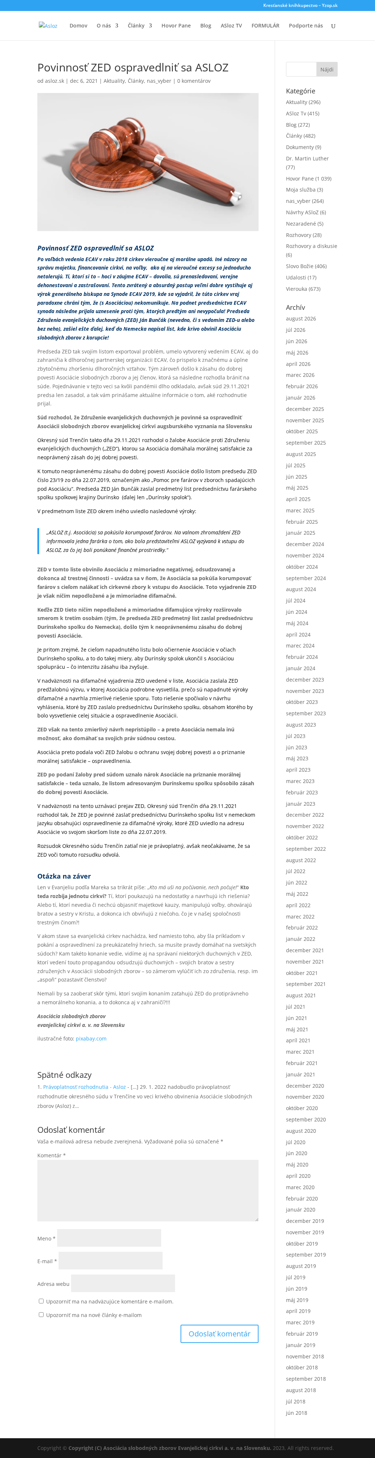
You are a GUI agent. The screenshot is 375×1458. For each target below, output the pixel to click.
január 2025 (300, 532)
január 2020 (300, 1209)
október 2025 (302, 431)
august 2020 (301, 1130)
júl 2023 (295, 735)
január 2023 (300, 803)
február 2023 (302, 792)
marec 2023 (300, 781)
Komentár (51, 1155)
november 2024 (305, 555)
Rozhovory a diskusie (311, 245)
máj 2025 (297, 487)
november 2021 (305, 961)
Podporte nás (306, 26)
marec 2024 (300, 645)
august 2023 (301, 724)
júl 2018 (295, 1401)
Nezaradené (301, 223)
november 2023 (305, 690)
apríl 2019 (298, 1310)
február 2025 (302, 521)
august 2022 (301, 860)
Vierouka (296, 288)
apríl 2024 (298, 634)
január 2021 (300, 1074)
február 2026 (302, 386)
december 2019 (305, 1220)
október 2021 (302, 972)
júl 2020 (295, 1142)
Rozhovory (298, 234)
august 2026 (301, 318)
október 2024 (302, 566)
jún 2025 (296, 476)
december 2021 (305, 950)
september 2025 (306, 442)
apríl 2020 (298, 1175)
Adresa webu (53, 1283)
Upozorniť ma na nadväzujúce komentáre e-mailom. (110, 1301)
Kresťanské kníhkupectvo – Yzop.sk (300, 5)
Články (136, 26)
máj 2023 (297, 758)
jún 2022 (296, 882)
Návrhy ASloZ (302, 212)
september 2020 (306, 1119)
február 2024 (302, 656)
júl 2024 (295, 600)
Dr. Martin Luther (307, 158)
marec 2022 (300, 916)
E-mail (47, 1261)
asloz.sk (54, 80)
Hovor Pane (176, 26)
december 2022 (305, 814)
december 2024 (305, 544)
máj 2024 (297, 623)
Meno (46, 1238)
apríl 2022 (298, 905)
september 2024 (306, 578)
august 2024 (301, 589)
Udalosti (296, 277)
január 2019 (300, 1345)
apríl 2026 (298, 363)
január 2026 (300, 397)
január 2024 (300, 668)
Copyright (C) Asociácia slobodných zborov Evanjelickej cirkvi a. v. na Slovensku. (169, 1447)
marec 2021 (300, 1051)
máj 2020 (297, 1164)
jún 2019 (296, 1288)
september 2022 (306, 848)
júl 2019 (295, 1277)
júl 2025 (295, 465)
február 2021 (302, 1063)
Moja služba (301, 189)
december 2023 (305, 679)
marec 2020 (300, 1187)
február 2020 (302, 1198)
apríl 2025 (298, 499)
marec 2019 (300, 1322)
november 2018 (305, 1356)
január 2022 (300, 938)
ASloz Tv (296, 113)
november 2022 (305, 826)
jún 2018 (296, 1412)
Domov (78, 26)
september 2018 (306, 1378)
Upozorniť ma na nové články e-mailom (94, 1315)
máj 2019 (297, 1299)
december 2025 (305, 408)
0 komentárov (194, 80)
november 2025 (305, 420)
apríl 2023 (298, 769)
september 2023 (306, 713)
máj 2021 (297, 1029)
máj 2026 (297, 352)
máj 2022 (297, 893)
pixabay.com (91, 1038)
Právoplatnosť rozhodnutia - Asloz (84, 1086)
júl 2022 (295, 871)
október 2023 (302, 701)
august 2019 (301, 1265)
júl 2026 (295, 329)
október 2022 (302, 837)
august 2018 (301, 1390)
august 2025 (301, 453)
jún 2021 (296, 1017)
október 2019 (302, 1243)
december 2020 (305, 1085)
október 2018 (302, 1367)
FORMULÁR (265, 26)
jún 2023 (296, 747)
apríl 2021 (298, 1040)
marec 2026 (300, 374)
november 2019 (305, 1232)
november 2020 (305, 1096)
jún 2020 (296, 1153)
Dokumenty (300, 147)
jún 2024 (296, 611)
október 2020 (302, 1108)
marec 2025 (300, 510)
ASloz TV (231, 26)
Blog (205, 26)
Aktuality (114, 80)
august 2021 (301, 995)
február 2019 (302, 1333)
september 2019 (306, 1254)
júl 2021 (295, 1006)
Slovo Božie (299, 266)
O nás (104, 26)
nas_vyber (159, 80)
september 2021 (306, 983)
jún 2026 (296, 341)
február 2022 (302, 927)
